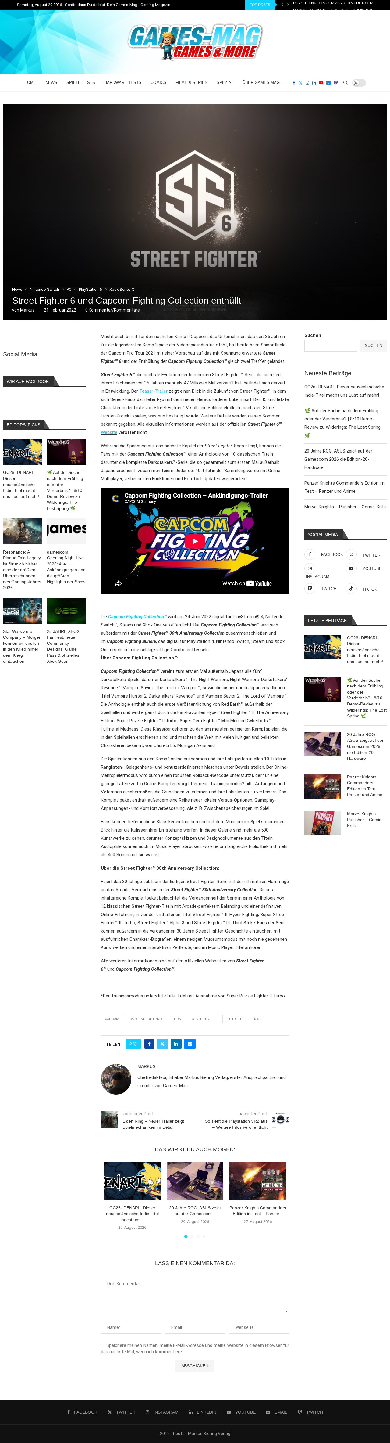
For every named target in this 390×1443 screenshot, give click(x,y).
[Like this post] (135, 1044)
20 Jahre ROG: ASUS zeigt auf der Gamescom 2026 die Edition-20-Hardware (338, 459)
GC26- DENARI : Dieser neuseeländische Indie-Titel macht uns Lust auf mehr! (365, 649)
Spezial (225, 82)
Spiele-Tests (80, 82)
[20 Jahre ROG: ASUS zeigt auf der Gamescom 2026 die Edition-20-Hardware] (195, 1181)
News (51, 82)
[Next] (288, 5)
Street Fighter (205, 1019)
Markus (27, 310)
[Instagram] (307, 83)
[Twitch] (336, 83)
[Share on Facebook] (149, 1044)
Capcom (112, 1019)
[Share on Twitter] (162, 1044)
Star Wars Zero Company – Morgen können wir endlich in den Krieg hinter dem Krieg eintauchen (22, 646)
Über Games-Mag (261, 82)
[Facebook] (294, 83)
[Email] (328, 83)
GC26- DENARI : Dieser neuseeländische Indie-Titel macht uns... (132, 1213)
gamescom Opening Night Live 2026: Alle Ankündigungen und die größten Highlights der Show (66, 567)
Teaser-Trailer (153, 391)
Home (30, 82)
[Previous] (282, 5)
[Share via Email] (190, 1044)
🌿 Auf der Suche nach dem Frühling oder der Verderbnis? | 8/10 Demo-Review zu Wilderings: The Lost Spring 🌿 (367, 698)
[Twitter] (300, 83)
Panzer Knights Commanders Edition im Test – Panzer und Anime (364, 785)
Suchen (312, 335)
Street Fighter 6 (244, 1019)
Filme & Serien (191, 82)
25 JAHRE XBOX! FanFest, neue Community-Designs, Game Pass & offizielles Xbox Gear (64, 646)
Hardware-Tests (122, 82)
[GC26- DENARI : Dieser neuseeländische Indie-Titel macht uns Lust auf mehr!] (132, 1181)
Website (109, 432)
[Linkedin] (314, 83)
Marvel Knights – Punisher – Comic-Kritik (335, 5)
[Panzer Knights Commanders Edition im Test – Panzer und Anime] (257, 1181)
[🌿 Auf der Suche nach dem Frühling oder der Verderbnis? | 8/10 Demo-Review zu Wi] (322, 689)
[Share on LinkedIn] (176, 1044)
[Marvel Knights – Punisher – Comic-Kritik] (322, 823)
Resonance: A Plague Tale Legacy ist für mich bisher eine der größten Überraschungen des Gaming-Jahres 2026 (22, 570)
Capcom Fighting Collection (155, 1019)
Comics (158, 82)
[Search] (345, 83)
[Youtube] (321, 83)
